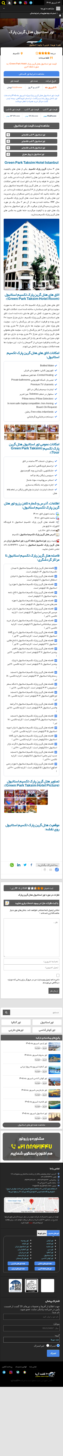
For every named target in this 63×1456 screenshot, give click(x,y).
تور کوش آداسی (47, 1258)
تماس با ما (32, 1366)
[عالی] (29, 888)
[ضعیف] (42, 888)
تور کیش (50, 1240)
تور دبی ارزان (24, 1252)
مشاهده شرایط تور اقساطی (31, 73)
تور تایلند (25, 1243)
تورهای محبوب (53, 1233)
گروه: (57, 1335)
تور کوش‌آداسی (47, 1030)
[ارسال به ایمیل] (50, 870)
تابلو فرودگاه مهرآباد (28, 1192)
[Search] (6, 1012)
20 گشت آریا (15, 1380)
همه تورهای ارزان (18, 1269)
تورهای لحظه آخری (44, 1269)
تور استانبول (47, 1022)
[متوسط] (35, 888)
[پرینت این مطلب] (44, 869)
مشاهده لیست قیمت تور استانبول (31, 125)
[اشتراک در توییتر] (24, 865)
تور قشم (50, 1243)
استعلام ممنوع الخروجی (32, 1189)
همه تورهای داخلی (45, 1263)
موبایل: (56, 1324)
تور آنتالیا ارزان (23, 1249)
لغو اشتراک (39, 1345)
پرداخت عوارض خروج (14, 1189)
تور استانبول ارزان (22, 1246)
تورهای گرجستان (22, 1258)
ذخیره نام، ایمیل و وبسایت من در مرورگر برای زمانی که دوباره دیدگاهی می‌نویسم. (33, 981)
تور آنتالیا (16, 1022)
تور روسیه (25, 1240)
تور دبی (50, 1249)
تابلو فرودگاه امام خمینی (45, 1192)
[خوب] (32, 888)
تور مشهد (49, 1246)
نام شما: (55, 1312)
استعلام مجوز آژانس (49, 1189)
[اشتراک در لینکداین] (18, 865)
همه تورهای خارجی (18, 1263)
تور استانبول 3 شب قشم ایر (33, 134)
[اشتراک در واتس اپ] (11, 865)
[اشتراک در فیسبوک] (30, 865)
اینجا (30, 1223)
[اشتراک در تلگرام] (56, 870)
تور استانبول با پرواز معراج (33, 154)
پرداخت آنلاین (7, 1366)
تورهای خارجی (16, 1030)
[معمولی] (38, 888)
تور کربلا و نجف (23, 1255)
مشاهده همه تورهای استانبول (31, 1125)
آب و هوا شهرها (14, 1192)
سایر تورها (42, 1233)
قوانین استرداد (21, 1366)
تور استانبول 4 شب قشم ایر (33, 141)
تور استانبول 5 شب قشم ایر (33, 147)
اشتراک (53, 1345)
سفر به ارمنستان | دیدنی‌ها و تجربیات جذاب (40, 15)
